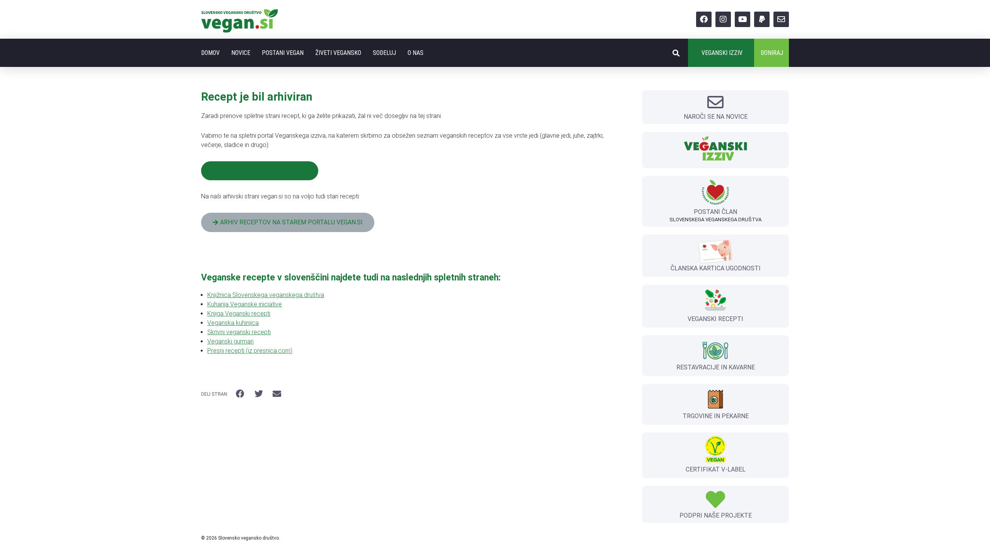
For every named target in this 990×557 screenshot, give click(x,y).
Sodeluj (384, 52)
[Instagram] (723, 19)
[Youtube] (742, 19)
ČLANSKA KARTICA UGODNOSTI (716, 268)
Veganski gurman (230, 341)
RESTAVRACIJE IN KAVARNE (715, 367)
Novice (240, 52)
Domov (210, 52)
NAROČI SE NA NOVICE (716, 116)
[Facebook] (704, 19)
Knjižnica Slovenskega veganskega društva (265, 295)
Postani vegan (283, 52)
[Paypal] (762, 19)
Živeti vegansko (338, 52)
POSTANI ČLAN (715, 211)
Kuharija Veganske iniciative (244, 304)
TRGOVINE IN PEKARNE (716, 416)
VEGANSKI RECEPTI (715, 319)
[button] (675, 52)
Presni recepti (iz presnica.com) (249, 350)
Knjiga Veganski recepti (238, 313)
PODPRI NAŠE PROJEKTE (715, 515)
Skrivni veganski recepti (239, 332)
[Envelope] (781, 19)
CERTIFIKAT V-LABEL (716, 469)
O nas (415, 52)
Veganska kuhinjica (233, 322)
